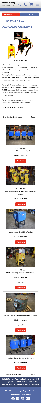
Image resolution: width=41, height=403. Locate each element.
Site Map (32, 391)
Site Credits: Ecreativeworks (21, 394)
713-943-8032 (19, 385)
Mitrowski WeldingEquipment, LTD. (8, 4)
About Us (8, 391)
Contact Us (30, 14)
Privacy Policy (20, 391)
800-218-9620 (7, 385)
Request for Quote (10, 14)
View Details (21, 161)
